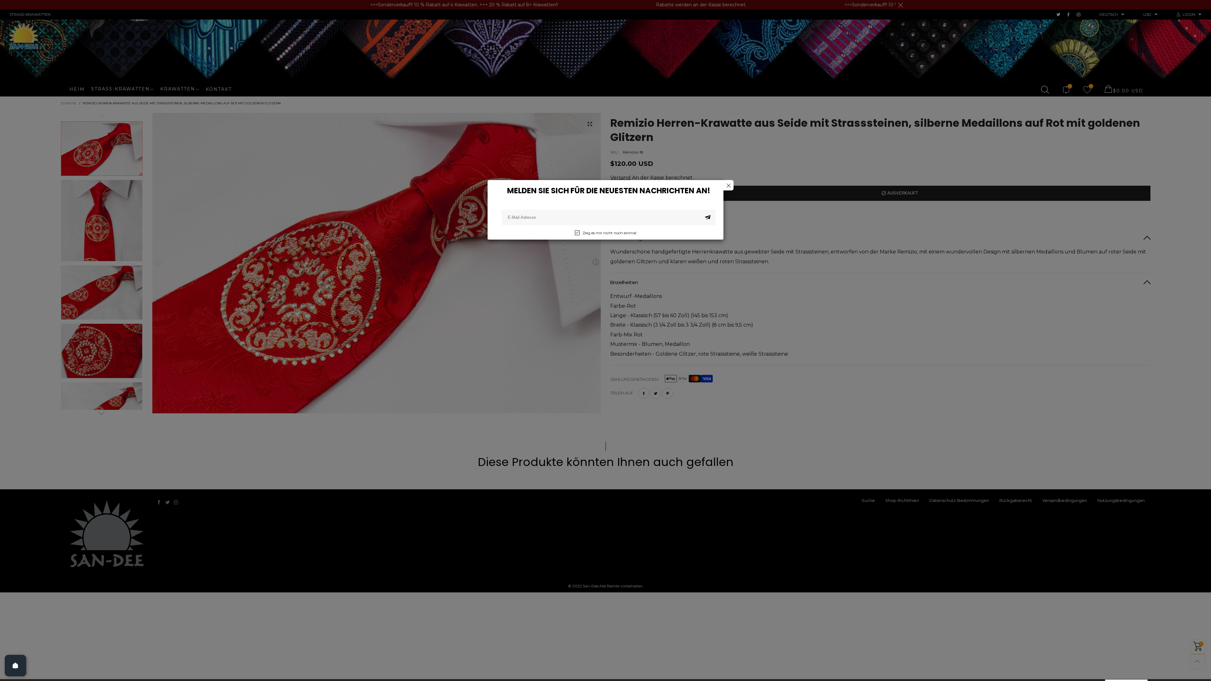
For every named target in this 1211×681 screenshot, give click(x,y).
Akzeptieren (1126, 671)
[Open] (15, 665)
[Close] (728, 185)
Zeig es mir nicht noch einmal (609, 232)
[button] (708, 217)
